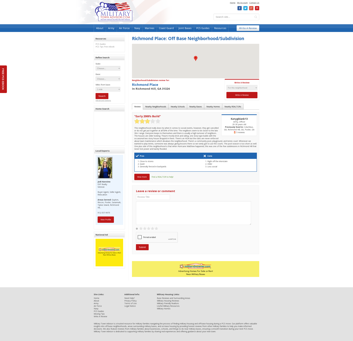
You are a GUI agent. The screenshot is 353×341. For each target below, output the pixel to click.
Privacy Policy (130, 300)
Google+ (251, 8)
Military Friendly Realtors (168, 303)
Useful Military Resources (168, 306)
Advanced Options (103, 100)
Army (111, 28)
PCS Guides (202, 28)
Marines (149, 28)
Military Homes (163, 308)
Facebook (239, 8)
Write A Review (248, 28)
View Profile (106, 219)
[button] (195, 58)
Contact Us (254, 2)
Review (137, 106)
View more (142, 177)
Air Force (124, 28)
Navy (137, 28)
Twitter (245, 8)
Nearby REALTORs (232, 106)
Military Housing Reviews (168, 300)
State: (98, 63)
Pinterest (257, 8)
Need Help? (129, 298)
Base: (98, 74)
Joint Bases (185, 28)
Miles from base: (103, 84)
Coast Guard (166, 28)
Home (232, 2)
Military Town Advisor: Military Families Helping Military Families (114, 11)
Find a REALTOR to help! (162, 177)
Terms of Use (130, 303)
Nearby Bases (195, 106)
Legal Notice (130, 306)
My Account (242, 2)
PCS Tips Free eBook (105, 46)
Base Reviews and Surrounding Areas (173, 298)
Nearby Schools (178, 106)
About (99, 28)
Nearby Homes (213, 106)
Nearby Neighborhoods (155, 106)
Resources (220, 28)
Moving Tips (99, 313)
